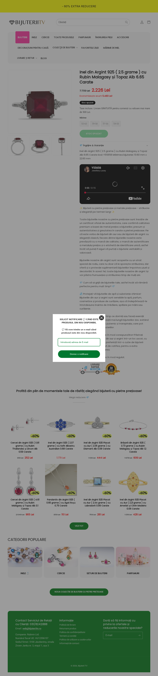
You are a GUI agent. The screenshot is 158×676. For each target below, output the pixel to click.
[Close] (101, 318)
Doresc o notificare (79, 354)
